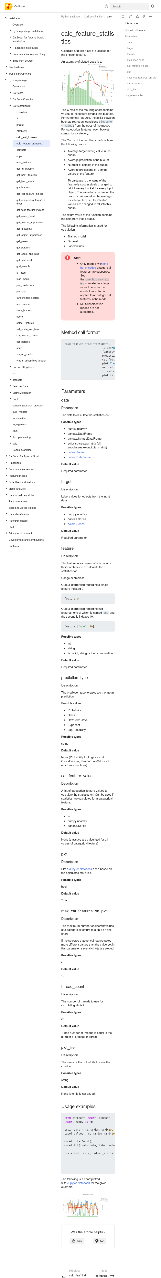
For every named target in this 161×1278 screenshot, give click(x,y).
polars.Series (76, 452)
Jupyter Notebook (80, 869)
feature (131, 54)
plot (129, 71)
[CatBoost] (16, 6)
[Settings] (106, 6)
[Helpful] (137, 16)
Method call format (135, 30)
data (129, 42)
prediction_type (135, 60)
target (130, 48)
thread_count (134, 83)
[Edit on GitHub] (130, 16)
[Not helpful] (144, 16)
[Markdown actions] (150, 16)
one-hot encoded (94, 265)
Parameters (131, 36)
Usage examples (134, 95)
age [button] (105, 612)
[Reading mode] (123, 16)
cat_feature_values (138, 66)
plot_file (131, 89)
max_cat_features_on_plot (141, 77)
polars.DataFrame (79, 457)
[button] (102, 344)
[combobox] (129, 6)
